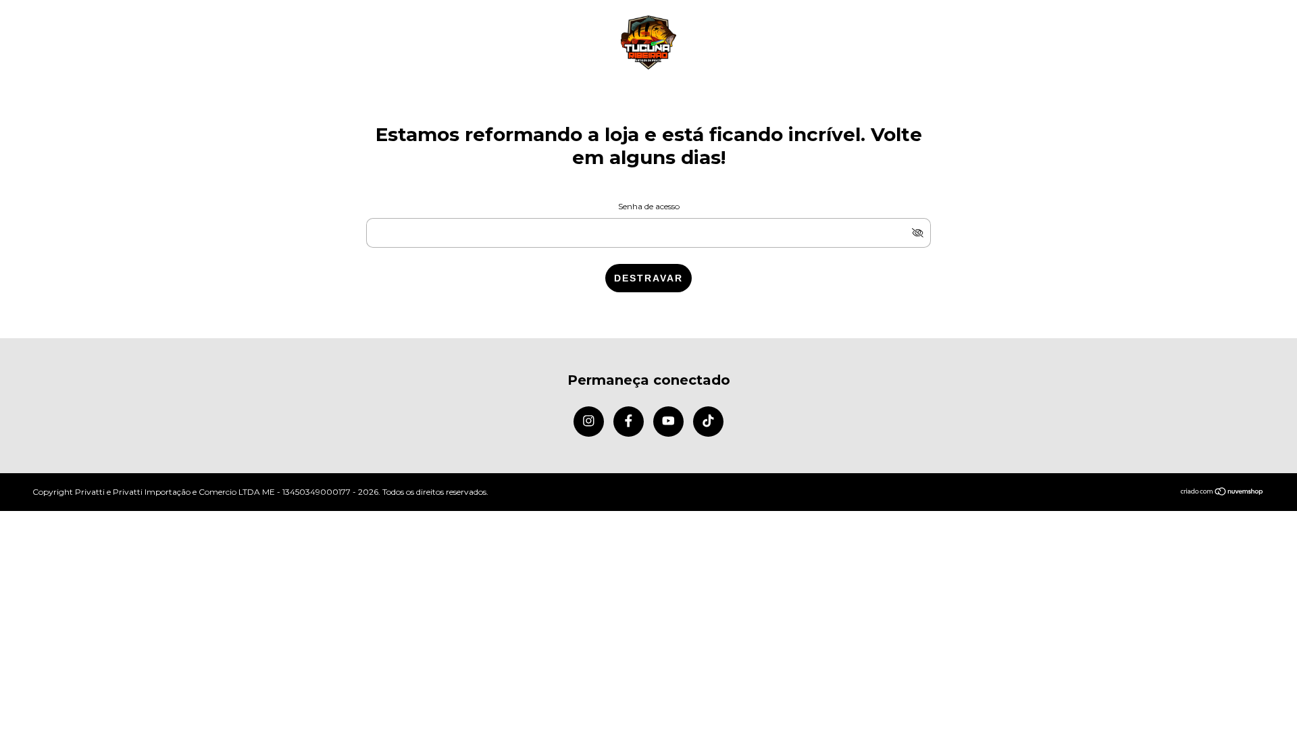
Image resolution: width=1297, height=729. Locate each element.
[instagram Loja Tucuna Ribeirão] (589, 421)
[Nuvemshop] (1222, 492)
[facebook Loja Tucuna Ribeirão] (628, 421)
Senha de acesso (649, 206)
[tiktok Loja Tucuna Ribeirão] (708, 421)
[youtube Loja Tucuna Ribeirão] (668, 421)
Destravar (648, 278)
